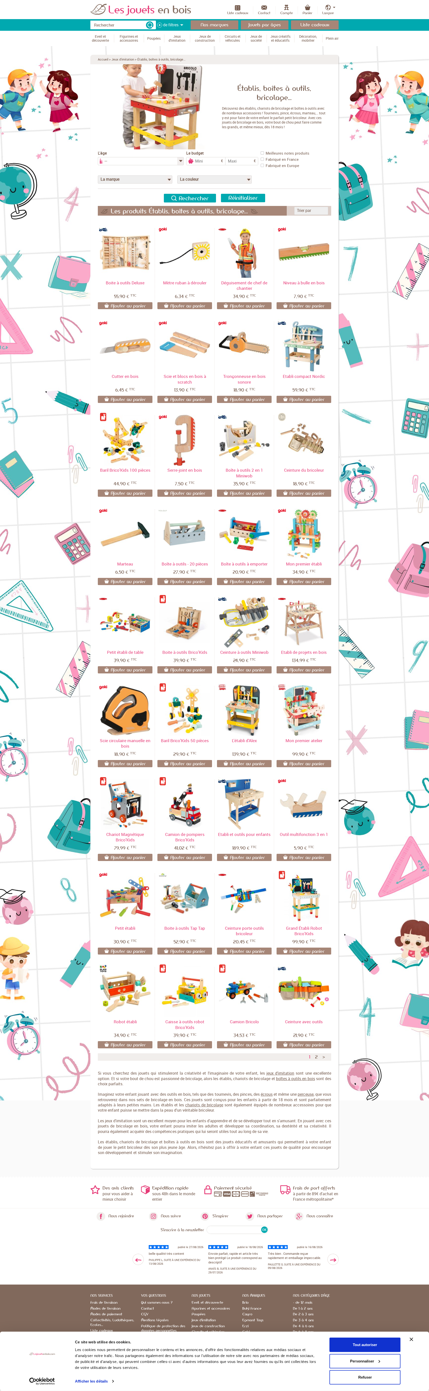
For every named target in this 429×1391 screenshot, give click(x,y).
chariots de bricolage (204, 1105)
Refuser (365, 1377)
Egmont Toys (252, 1320)
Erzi (245, 1326)
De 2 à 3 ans (303, 1314)
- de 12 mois (302, 1302)
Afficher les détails (91, 1381)
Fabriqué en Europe (282, 165)
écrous (267, 1094)
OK (264, 1229)
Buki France (251, 1308)
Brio (245, 1302)
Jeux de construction (208, 1326)
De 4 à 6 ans (303, 1326)
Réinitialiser (243, 198)
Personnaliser (362, 1361)
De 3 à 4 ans (303, 1320)
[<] (138, 1259)
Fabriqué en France (282, 159)
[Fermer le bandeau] (411, 1339)
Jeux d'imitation (122, 59)
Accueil (103, 59)
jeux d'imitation (280, 1073)
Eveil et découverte (207, 1302)
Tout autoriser (365, 1345)
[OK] (149, 25)
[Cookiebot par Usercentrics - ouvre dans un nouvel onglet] (42, 1381)
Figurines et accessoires (211, 1308)
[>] (333, 1259)
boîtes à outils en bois (295, 1078)
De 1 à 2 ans (303, 1308)
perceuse (306, 1094)
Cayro (247, 1314)
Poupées (198, 1314)
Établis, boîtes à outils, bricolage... (161, 59)
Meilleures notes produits (287, 153)
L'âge (102, 153)
